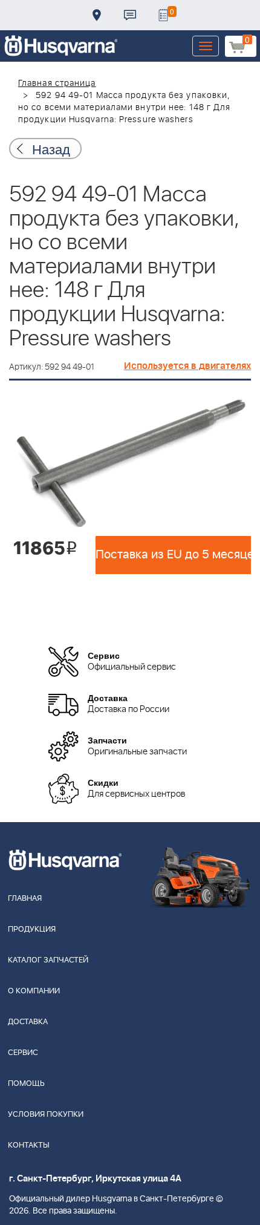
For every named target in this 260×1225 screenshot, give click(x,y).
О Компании (34, 991)
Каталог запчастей (48, 960)
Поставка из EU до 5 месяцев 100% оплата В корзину (173, 555)
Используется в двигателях (187, 366)
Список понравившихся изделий (163, 15)
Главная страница (57, 83)
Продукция (32, 929)
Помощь (26, 1083)
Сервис (23, 1053)
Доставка (97, 15)
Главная (25, 898)
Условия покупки (45, 1114)
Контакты (130, 15)
